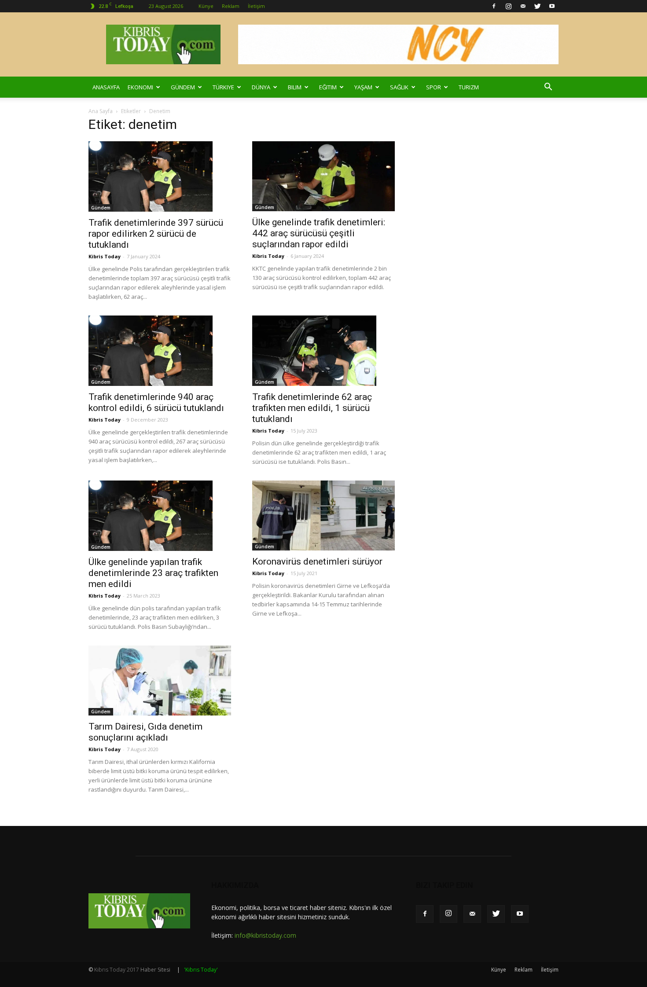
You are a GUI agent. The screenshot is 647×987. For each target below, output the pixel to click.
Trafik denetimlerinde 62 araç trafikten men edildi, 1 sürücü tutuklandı (312, 408)
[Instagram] (508, 6)
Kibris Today (104, 256)
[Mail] (522, 6)
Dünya (261, 87)
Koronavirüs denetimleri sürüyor (317, 561)
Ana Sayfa (100, 111)
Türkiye (223, 87)
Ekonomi (140, 87)
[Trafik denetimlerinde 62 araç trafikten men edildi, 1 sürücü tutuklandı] (323, 351)
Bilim (294, 87)
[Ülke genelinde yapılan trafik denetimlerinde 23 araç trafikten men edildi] (159, 516)
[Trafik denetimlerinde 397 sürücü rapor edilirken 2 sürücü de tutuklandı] (159, 176)
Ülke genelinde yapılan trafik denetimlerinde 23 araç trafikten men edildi (153, 573)
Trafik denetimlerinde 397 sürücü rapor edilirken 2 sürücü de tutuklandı (155, 233)
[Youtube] (552, 6)
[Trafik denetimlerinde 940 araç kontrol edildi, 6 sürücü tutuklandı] (159, 351)
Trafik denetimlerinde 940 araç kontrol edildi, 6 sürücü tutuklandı (156, 402)
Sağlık (399, 87)
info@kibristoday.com (265, 935)
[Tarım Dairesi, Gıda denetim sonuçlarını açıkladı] (159, 680)
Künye (206, 6)
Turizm (469, 87)
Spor (433, 87)
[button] (548, 87)
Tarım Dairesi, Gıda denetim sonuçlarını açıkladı (145, 732)
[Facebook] (493, 6)
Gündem (183, 87)
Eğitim (328, 87)
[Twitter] (537, 6)
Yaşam (363, 87)
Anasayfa (106, 87)
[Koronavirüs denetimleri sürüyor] (323, 515)
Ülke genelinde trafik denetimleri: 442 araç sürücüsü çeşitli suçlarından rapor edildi (318, 233)
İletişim (256, 6)
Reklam (230, 6)
